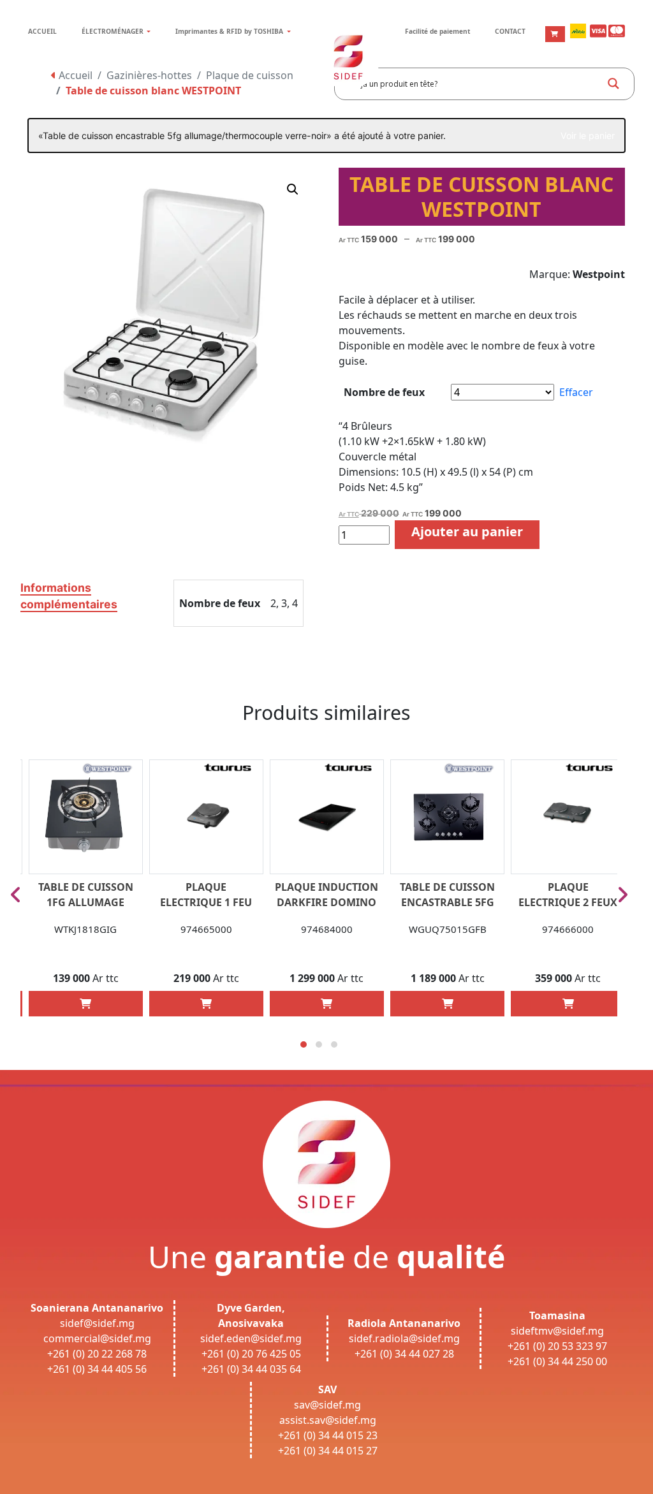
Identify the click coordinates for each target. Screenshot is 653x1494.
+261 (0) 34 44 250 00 (557, 1361)
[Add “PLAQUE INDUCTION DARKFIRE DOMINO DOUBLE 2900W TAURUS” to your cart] (326, 1004)
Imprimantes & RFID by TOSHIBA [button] (230, 31)
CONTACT (510, 31)
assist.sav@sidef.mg (327, 1420)
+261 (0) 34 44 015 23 (328, 1435)
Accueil (74, 75)
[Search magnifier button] (613, 83)
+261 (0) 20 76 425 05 (251, 1354)
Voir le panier (588, 135)
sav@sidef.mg (327, 1405)
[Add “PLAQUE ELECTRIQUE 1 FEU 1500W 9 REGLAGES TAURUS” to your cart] (206, 1004)
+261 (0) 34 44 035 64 (251, 1369)
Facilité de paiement (437, 31)
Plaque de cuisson (249, 75)
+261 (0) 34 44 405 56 (97, 1369)
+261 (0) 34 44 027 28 (404, 1354)
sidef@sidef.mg (97, 1323)
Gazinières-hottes (149, 75)
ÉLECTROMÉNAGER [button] (113, 31)
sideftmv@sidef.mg (557, 1331)
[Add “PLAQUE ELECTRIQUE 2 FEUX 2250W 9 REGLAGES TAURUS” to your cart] (568, 1004)
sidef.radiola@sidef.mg (404, 1338)
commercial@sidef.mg (97, 1338)
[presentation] (15, 894)
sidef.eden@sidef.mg (251, 1338)
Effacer (576, 392)
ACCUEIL (42, 31)
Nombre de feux (384, 392)
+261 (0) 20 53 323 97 (557, 1346)
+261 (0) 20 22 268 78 (97, 1354)
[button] (292, 189)
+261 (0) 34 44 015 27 (328, 1451)
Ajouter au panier (467, 531)
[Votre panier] (555, 33)
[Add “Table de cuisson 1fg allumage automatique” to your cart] (85, 1004)
